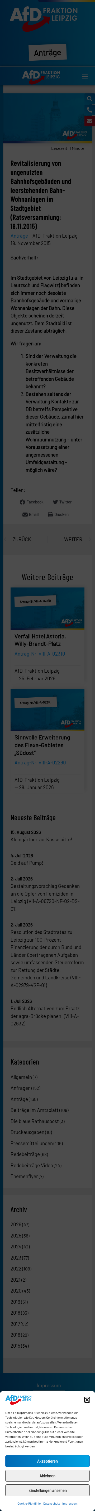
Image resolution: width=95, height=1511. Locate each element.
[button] (87, 1399)
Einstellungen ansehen (47, 1490)
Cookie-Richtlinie (29, 1503)
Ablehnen (47, 1475)
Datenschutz (51, 1503)
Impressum (70, 1503)
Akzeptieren (47, 1461)
